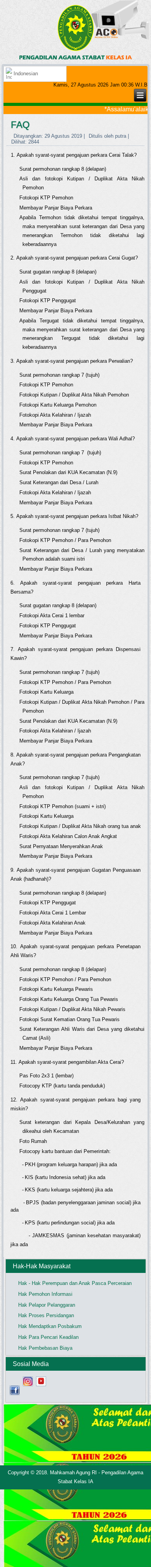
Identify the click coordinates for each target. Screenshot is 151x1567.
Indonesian (25, 73)
